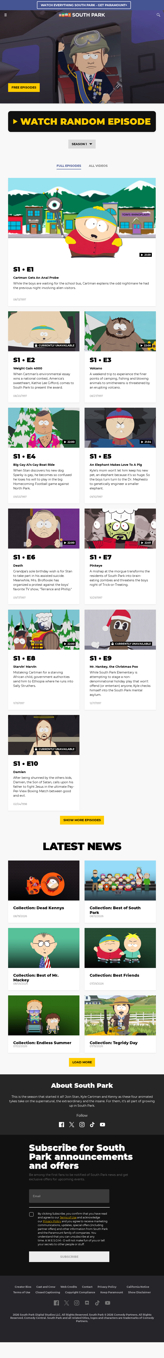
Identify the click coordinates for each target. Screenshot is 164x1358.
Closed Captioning (47, 1292)
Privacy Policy (52, 1221)
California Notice (138, 1286)
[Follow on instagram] (82, 1124)
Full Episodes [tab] (69, 166)
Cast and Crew (45, 1286)
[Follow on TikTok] (92, 1124)
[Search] (158, 15)
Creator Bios (23, 1286)
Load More (82, 1062)
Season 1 (79, 144)
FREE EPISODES (24, 87)
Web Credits (68, 1286)
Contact (87, 1286)
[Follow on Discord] (87, 1302)
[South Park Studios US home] (82, 16)
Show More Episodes (82, 820)
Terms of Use (68, 1217)
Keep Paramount (111, 1292)
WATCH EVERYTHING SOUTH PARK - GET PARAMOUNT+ (84, 5)
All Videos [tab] (98, 166)
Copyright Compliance (80, 1292)
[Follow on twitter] (71, 1124)
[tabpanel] (82, 497)
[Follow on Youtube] (102, 1124)
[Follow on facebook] (61, 1124)
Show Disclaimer (139, 1292)
